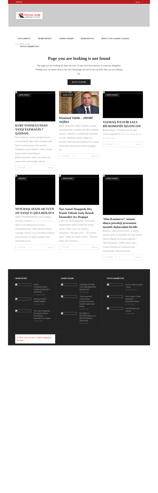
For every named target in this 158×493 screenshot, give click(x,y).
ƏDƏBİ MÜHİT (24, 95)
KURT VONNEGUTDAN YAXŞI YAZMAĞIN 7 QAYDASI (31, 129)
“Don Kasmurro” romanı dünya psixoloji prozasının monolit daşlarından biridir (120, 223)
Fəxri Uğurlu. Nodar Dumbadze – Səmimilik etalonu (133, 299)
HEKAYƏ (22, 178)
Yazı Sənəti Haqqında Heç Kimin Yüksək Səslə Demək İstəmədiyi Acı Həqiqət (76, 213)
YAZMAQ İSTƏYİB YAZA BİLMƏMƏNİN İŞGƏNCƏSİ (87, 287)
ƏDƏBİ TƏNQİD (112, 95)
